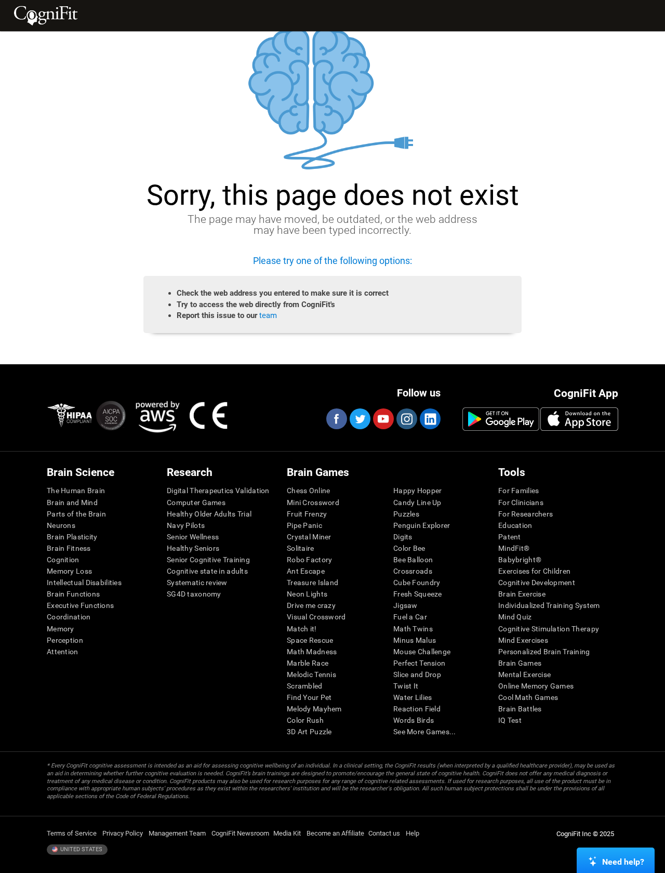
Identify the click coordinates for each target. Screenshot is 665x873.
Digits (403, 537)
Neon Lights (307, 594)
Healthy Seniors (193, 548)
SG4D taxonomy (194, 594)
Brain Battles (520, 709)
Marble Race (307, 663)
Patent (509, 537)
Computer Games (196, 502)
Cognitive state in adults (207, 571)
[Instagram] (406, 418)
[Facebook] (336, 418)
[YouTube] (383, 418)
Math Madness (312, 651)
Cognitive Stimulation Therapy (548, 629)
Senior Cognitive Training (208, 559)
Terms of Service (72, 833)
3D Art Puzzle (309, 732)
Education (515, 525)
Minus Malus (414, 640)
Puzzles (406, 514)
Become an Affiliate (335, 833)
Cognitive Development (536, 582)
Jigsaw (405, 605)
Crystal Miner (309, 537)
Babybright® (519, 559)
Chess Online (308, 490)
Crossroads (412, 571)
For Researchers (525, 514)
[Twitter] (359, 418)
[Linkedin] (430, 418)
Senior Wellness (193, 537)
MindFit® (513, 548)
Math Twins (413, 629)
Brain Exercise (522, 594)
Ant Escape (306, 571)
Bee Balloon (413, 559)
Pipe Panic (304, 525)
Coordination (68, 617)
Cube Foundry (416, 582)
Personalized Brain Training (544, 651)
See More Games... (424, 732)
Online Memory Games (536, 686)
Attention (62, 651)
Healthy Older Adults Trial (209, 514)
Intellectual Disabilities (84, 582)
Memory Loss (69, 571)
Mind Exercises (523, 640)
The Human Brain (76, 490)
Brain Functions (73, 594)
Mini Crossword (313, 502)
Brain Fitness (69, 548)
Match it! (302, 629)
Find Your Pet (309, 697)
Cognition (63, 559)
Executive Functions (80, 605)
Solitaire (300, 548)
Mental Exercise (524, 674)
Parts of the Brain (76, 514)
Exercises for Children (534, 571)
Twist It (405, 686)
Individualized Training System (549, 605)
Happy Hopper (417, 490)
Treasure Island (312, 582)
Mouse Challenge (421, 651)
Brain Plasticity (72, 537)
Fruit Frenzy (307, 514)
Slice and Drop (417, 674)
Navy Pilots (186, 525)
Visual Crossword (316, 617)
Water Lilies (412, 697)
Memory (60, 629)
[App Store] (579, 418)
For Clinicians (520, 502)
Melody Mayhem (314, 709)
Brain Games (519, 663)
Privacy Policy (122, 833)
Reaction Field (417, 709)
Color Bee (409, 548)
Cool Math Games (528, 697)
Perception (65, 640)
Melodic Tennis (311, 674)
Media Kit (287, 833)
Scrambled (305, 686)
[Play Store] (500, 418)
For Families (518, 490)
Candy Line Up (417, 502)
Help (412, 833)
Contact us (384, 833)
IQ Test (510, 720)
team (268, 315)
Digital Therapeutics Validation (218, 490)
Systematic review (197, 582)
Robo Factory (309, 559)
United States (80, 849)
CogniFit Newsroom (240, 833)
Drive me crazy (311, 605)
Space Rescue (310, 640)
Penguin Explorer (421, 525)
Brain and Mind (72, 502)
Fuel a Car (410, 617)
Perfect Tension (419, 663)
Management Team (177, 833)
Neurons (61, 525)
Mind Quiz (515, 617)
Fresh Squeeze (417, 594)
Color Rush (305, 720)
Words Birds (413, 720)
